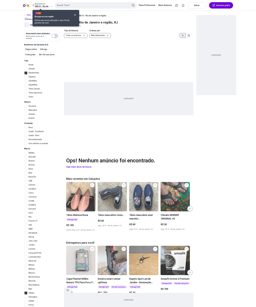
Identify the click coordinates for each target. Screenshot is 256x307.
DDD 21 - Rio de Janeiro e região (92, 16)
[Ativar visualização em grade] (189, 35)
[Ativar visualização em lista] (182, 35)
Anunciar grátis (223, 5)
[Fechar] (75, 15)
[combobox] (96, 5)
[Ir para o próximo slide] (190, 208)
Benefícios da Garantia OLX (36, 45)
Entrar (197, 5)
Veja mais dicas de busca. (79, 167)
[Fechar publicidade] (67, 290)
